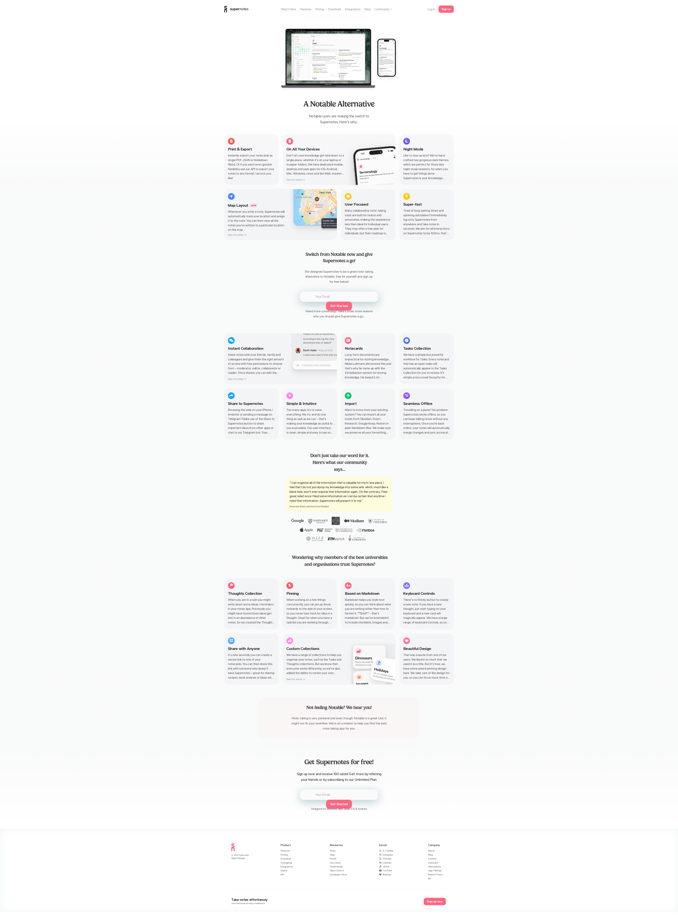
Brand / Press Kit (435, 876)
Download (286, 858)
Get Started (339, 306)
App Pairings (435, 870)
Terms (233, 858)
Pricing (284, 854)
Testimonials (336, 866)
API (282, 874)
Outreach (433, 862)
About (431, 850)
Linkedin (387, 862)
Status (284, 870)
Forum (333, 858)
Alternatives (434, 866)
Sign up (446, 9)
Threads (387, 858)
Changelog (286, 862)
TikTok (386, 866)
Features (285, 850)
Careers (432, 858)
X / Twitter (388, 850)
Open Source (337, 870)
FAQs (333, 850)
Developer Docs (338, 874)
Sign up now (434, 901)
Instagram (388, 854)
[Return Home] (233, 852)
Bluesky (387, 874)
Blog (430, 854)
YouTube (387, 870)
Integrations (287, 866)
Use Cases (335, 862)
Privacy (242, 858)
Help (332, 854)
